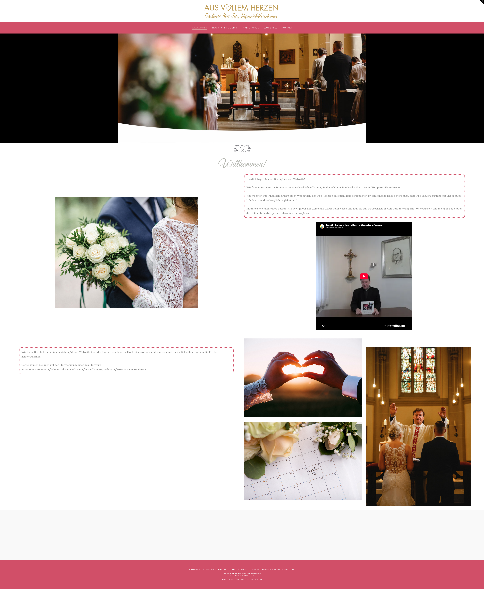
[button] (481, 2)
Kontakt (256, 569)
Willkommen (194, 569)
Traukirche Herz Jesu (212, 569)
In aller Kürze (230, 569)
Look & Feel (245, 569)
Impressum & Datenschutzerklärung (278, 569)
